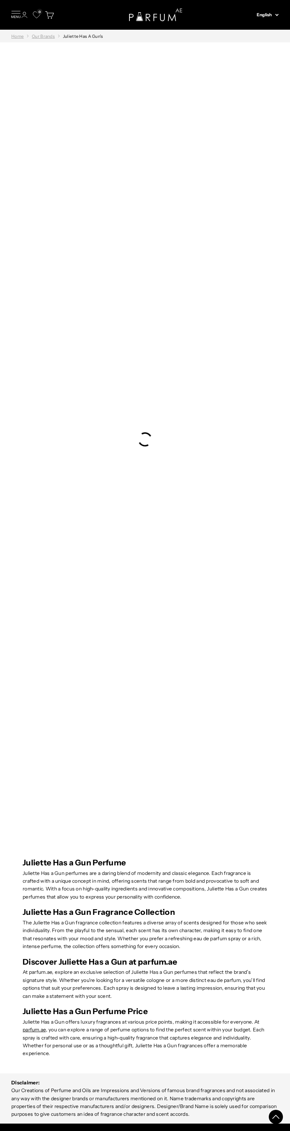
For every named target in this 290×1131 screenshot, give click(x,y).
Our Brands (43, 36)
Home (17, 36)
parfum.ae (34, 1029)
